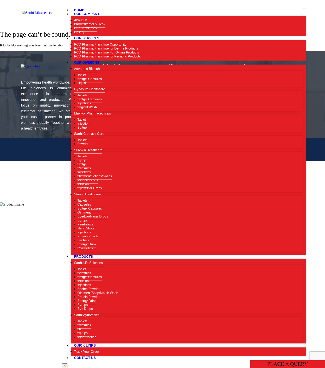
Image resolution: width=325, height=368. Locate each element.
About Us (81, 20)
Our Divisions (86, 62)
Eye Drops (85, 309)
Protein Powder (88, 236)
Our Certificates (85, 28)
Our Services (86, 38)
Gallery (79, 32)
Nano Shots (85, 228)
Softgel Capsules (89, 79)
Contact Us (85, 358)
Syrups (82, 220)
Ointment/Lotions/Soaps (94, 176)
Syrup (81, 160)
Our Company (86, 14)
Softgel (82, 127)
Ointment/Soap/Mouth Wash (97, 293)
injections (84, 172)
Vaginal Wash (87, 107)
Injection (83, 123)
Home (79, 10)
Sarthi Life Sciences (88, 263)
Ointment (84, 212)
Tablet (81, 75)
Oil (79, 329)
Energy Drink (86, 244)
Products (83, 256)
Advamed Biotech (87, 69)
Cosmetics (85, 248)
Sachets (83, 240)
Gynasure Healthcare (89, 89)
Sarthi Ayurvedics (86, 315)
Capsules (84, 168)
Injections (84, 103)
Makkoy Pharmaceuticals (92, 113)
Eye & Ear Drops (89, 188)
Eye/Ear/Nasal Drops (92, 216)
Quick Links (85, 345)
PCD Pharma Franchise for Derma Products (106, 48)
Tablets (82, 95)
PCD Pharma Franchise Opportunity (100, 44)
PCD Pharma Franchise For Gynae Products (106, 52)
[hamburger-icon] (304, 8)
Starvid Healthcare (87, 194)
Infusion (83, 184)
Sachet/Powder (88, 289)
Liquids (82, 83)
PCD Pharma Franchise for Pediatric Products (107, 56)
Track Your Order (86, 351)
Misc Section (86, 337)
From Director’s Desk (89, 24)
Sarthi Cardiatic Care (89, 133)
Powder (82, 144)
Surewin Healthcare (88, 150)
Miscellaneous (87, 180)
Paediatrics (85, 224)
